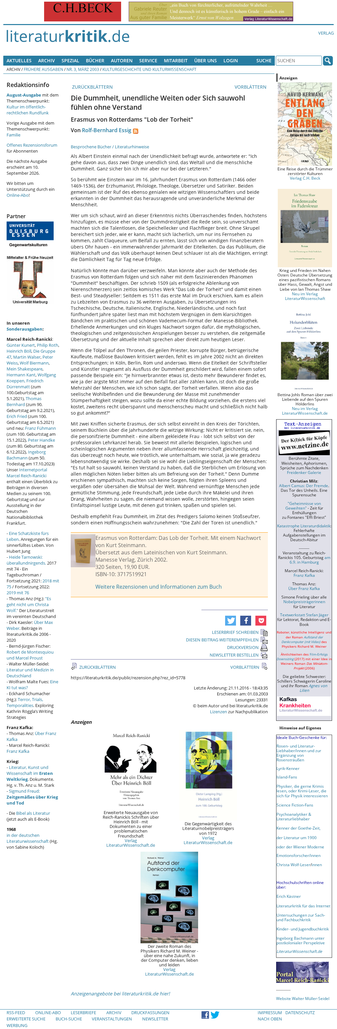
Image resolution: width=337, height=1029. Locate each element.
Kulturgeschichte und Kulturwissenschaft (149, 69)
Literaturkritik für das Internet (303, 905)
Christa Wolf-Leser (293, 864)
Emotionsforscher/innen (298, 855)
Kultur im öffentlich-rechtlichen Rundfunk (28, 110)
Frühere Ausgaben (43, 69)
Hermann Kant (21, 375)
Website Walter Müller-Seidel (302, 998)
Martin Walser (26, 357)
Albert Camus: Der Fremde (303, 485)
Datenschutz (300, 1012)
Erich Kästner (288, 896)
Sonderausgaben (24, 329)
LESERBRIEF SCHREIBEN (235, 632)
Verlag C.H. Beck (305, 178)
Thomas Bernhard (24, 401)
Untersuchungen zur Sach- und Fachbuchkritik (300, 917)
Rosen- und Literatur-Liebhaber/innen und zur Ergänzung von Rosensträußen (298, 752)
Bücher (95, 60)
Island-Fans (286, 776)
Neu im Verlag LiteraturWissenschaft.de (305, 411)
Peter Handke (41, 440)
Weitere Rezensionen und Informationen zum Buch (158, 586)
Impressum (270, 1012)
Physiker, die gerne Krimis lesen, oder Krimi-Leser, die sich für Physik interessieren (302, 790)
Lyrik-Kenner (287, 768)
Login (230, 60)
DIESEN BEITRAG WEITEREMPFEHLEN (222, 640)
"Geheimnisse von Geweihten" (303, 506)
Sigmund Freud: (32, 797)
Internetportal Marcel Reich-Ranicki (27, 473)
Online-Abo (18, 195)
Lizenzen (218, 712)
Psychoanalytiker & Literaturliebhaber (293, 816)
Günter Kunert (21, 345)
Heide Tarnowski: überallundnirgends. (26, 560)
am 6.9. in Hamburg (310, 560)
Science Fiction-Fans (294, 805)
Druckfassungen (150, 1012)
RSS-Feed (16, 1012)
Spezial (70, 60)
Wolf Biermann (34, 363)
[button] (230, 621)
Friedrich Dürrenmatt (25, 384)
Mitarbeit (176, 60)
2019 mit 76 (18, 593)
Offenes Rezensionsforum (32, 145)
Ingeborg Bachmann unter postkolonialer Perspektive (300, 940)
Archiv (46, 60)
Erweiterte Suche (26, 1019)
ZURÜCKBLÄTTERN (92, 87)
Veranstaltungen (112, 1019)
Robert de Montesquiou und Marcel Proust (30, 655)
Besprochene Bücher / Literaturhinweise (110, 147)
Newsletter (155, 1019)
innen (317, 864)
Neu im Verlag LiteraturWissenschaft (305, 296)
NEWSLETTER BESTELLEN (234, 655)
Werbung (17, 1025)
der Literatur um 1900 (296, 837)
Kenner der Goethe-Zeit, (298, 828)
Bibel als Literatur (33, 813)
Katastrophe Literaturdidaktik (303, 525)
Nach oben (270, 1019)
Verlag (326, 33)
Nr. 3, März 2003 (82, 69)
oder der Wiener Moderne (300, 846)
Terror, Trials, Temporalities (25, 702)
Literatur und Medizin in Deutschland (30, 673)
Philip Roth (47, 345)
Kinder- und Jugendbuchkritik (302, 928)
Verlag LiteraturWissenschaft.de (130, 843)
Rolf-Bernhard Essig (106, 130)
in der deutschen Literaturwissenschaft (28, 838)
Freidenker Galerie (304, 472)
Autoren (122, 60)
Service (148, 60)
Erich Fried (17, 416)
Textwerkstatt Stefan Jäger (304, 614)
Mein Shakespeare (24, 369)
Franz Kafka (18, 751)
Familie (13, 135)
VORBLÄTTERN (251, 87)
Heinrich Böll (19, 351)
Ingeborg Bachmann (26, 455)
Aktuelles (19, 60)
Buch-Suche (69, 1019)
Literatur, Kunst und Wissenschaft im (30, 773)
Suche (264, 60)
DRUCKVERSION (243, 647)
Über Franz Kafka (304, 588)
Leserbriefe (83, 1012)
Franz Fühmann (40, 428)
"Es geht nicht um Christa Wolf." (29, 604)
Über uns (205, 60)
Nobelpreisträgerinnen (304, 601)
